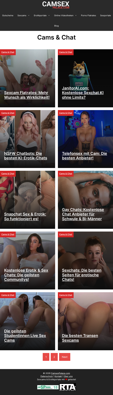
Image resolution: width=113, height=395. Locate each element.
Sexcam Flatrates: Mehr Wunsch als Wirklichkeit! (27, 95)
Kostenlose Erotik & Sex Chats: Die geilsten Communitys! (26, 275)
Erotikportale (40, 15)
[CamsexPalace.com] (56, 5)
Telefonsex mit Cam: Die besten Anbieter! (84, 155)
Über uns (68, 376)
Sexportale (105, 15)
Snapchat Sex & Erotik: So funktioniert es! (25, 216)
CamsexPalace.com (60, 373)
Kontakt (58, 376)
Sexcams (22, 15)
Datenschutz (47, 376)
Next (65, 356)
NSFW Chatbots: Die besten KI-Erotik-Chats (25, 155)
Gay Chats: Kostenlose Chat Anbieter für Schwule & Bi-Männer (83, 214)
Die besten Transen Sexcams (80, 338)
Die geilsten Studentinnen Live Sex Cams (25, 336)
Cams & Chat (7, 52)
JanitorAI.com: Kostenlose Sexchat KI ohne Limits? (83, 93)
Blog (56, 25)
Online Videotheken (63, 15)
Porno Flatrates (88, 15)
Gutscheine (7, 15)
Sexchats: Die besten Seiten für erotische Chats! (81, 275)
